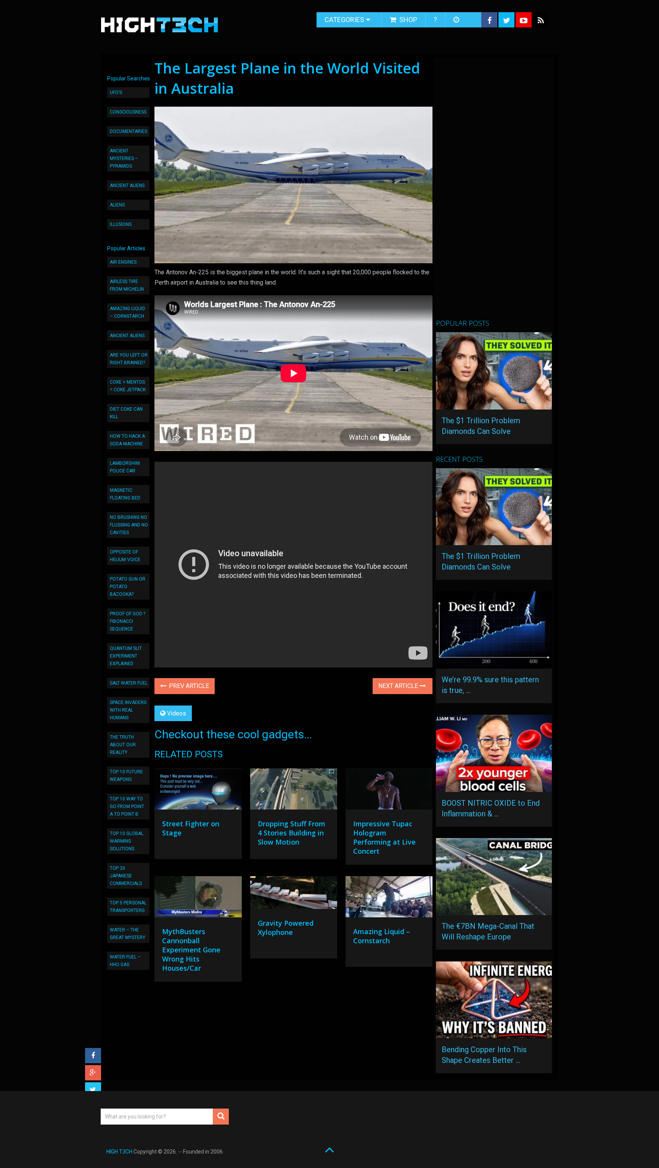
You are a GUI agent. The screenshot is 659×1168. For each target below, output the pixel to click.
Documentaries (128, 131)
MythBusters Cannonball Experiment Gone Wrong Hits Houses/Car (191, 950)
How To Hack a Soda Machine (127, 440)
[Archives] (457, 19)
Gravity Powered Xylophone (285, 927)
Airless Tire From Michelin (127, 285)
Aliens (117, 205)
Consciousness (128, 112)
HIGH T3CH (119, 1152)
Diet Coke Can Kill (126, 412)
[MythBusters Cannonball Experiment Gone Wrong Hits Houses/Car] (197, 898)
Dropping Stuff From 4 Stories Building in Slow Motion (291, 832)
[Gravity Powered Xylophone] (293, 894)
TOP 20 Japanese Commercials (126, 876)
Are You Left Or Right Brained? (129, 358)
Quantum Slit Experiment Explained (126, 656)
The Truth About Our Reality (123, 744)
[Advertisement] (493, 191)
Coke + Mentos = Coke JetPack (128, 385)
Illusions (121, 224)
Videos (176, 713)
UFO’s (116, 92)
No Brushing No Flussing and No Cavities (129, 525)
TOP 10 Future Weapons (126, 775)
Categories (344, 20)
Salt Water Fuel (129, 683)
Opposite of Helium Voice (125, 555)
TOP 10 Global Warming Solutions (126, 841)
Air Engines (123, 262)
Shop (407, 20)
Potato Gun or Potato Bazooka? (127, 586)
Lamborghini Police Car (125, 467)
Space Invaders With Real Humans (128, 710)
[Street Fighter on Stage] (197, 790)
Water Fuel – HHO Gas (125, 960)
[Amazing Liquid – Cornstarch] (389, 898)
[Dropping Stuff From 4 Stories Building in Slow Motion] (293, 790)
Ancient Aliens (127, 185)
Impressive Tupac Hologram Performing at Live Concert (384, 837)
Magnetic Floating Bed (125, 494)
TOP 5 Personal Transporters (128, 906)
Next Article (399, 686)
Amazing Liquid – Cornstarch (127, 312)
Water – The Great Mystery (127, 933)
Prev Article (188, 686)
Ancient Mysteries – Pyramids (124, 158)
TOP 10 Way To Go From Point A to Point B (127, 806)
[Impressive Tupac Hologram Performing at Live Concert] (389, 790)
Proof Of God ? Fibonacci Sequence (127, 621)
